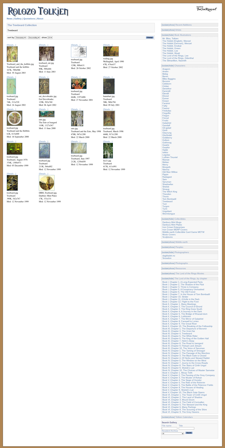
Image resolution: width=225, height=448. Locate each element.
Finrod (165, 118)
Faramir (166, 103)
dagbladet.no (168, 255)
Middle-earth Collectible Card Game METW (183, 232)
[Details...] (11, 44)
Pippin (165, 174)
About (40, 18)
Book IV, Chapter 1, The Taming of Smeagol (183, 350)
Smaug (165, 189)
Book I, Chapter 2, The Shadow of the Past (183, 284)
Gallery (18, 18)
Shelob (165, 186)
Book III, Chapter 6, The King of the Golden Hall (185, 338)
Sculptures (167, 237)
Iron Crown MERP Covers (174, 229)
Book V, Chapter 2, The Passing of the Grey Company (188, 375)
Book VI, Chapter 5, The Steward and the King (184, 404)
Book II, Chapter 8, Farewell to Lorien (180, 321)
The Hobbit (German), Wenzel (177, 43)
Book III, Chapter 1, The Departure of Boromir (184, 328)
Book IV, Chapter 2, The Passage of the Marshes (186, 353)
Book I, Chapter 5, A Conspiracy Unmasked (183, 289)
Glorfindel (167, 135)
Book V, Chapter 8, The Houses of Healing (182, 387)
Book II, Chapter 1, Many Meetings (179, 304)
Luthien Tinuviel (170, 157)
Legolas (166, 155)
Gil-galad (166, 128)
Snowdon (166, 258)
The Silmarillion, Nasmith (174, 60)
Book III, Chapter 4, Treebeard (177, 333)
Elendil (165, 93)
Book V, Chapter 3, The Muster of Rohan (182, 377)
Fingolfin (166, 113)
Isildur (165, 152)
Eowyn (165, 101)
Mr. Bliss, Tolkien (170, 38)
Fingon (165, 115)
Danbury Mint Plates (172, 224)
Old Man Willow (169, 172)
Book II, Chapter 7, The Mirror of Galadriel (182, 319)
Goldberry (167, 137)
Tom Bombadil (169, 199)
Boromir (166, 81)
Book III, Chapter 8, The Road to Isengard (182, 343)
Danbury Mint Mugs (171, 222)
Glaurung (166, 133)
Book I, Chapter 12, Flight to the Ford (180, 301)
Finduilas (166, 110)
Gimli (164, 130)
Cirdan (165, 86)
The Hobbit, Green (171, 48)
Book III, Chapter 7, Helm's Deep (178, 341)
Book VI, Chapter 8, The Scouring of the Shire (184, 409)
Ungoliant (167, 211)
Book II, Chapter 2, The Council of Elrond (182, 306)
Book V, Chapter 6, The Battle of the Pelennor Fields (187, 385)
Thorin (165, 196)
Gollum (165, 140)
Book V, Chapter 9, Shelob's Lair (178, 390)
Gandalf (166, 125)
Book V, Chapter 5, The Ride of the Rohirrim (183, 382)
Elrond (165, 96)
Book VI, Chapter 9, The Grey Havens (180, 412)
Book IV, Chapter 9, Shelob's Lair (178, 368)
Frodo (165, 120)
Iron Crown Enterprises (173, 227)
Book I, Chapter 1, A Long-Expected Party (182, 282)
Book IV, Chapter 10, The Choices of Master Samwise (188, 370)
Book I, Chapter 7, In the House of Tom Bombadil (186, 294)
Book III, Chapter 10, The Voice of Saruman (183, 348)
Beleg (165, 74)
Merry (165, 164)
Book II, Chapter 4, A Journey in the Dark (182, 311)
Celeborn (166, 83)
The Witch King (169, 191)
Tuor (164, 204)
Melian (165, 162)
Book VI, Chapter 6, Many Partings (179, 407)
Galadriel (166, 123)
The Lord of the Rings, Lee (175, 55)
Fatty (164, 106)
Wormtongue (168, 213)
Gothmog (166, 142)
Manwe (165, 159)
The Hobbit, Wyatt (171, 53)
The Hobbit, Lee (170, 51)
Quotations (29, 18)
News (9, 18)
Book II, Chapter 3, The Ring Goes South (182, 309)
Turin (164, 209)
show (171, 25)
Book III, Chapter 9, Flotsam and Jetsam (182, 346)
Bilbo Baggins (169, 79)
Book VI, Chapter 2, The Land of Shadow (182, 397)
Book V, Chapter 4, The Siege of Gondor (182, 380)
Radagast (167, 177)
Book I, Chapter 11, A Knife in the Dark (180, 299)
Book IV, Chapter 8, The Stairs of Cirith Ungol (184, 365)
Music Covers (169, 234)
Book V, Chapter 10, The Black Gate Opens (183, 392)
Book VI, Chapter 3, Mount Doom (178, 399)
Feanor (165, 108)
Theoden (166, 194)
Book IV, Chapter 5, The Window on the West (184, 360)
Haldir (165, 150)
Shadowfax (167, 184)
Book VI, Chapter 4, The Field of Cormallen (183, 402)
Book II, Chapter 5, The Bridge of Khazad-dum (184, 314)
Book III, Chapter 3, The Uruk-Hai (178, 331)
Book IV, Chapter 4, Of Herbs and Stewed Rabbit (186, 358)
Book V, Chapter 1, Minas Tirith (177, 373)
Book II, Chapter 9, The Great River (179, 323)
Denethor (166, 88)
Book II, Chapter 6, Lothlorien (176, 316)
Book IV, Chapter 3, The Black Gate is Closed (184, 355)
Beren (165, 76)
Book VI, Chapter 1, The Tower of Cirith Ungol (184, 395)
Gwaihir (166, 147)
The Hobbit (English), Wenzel (176, 41)
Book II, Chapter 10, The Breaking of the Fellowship (187, 326)
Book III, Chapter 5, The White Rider (180, 336)
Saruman (166, 182)
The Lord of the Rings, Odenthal (178, 58)
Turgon (165, 206)
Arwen (165, 71)
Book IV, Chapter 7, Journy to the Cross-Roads (185, 363)
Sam (164, 179)
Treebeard (167, 201)
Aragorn (166, 69)
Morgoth (166, 167)
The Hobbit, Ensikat (171, 46)
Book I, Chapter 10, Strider (175, 296)
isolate (165, 25)
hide (171, 35)
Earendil (166, 91)
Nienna (165, 169)
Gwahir (165, 145)
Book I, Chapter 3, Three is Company (180, 287)
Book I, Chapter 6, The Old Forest (178, 292)
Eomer (165, 98)
